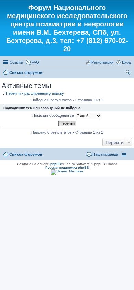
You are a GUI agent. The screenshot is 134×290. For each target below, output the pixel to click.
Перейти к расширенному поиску (35, 93)
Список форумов (25, 72)
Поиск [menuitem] (128, 73)
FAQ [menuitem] (35, 62)
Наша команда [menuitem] (105, 154)
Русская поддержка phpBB (67, 167)
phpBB (55, 164)
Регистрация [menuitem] (102, 62)
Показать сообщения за (53, 115)
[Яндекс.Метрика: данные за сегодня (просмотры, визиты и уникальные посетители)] (67, 172)
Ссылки (16, 62)
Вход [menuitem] (126, 62)
